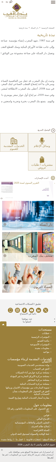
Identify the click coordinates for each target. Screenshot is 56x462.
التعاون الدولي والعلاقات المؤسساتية (32, 422)
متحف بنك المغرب (40, 255)
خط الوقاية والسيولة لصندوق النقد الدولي (29, 434)
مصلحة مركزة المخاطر (38, 380)
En (7, 2)
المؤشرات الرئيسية (40, 337)
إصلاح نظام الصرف (40, 426)
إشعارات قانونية (33, 439)
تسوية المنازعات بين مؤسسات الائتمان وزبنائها (27, 387)
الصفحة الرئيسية (47, 28)
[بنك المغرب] (15, 10)
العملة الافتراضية (41, 430)
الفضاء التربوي (42, 287)
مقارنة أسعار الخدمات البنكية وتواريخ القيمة (28, 398)
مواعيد (46, 352)
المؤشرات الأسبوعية (39, 344)
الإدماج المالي (43, 419)
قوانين (46, 415)
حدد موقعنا (27, 319)
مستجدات (45, 329)
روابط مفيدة (6, 439)
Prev (1, 198)
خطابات (45, 333)
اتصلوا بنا (27, 321)
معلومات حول (42, 405)
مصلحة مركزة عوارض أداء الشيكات (32, 372)
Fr (2, 2)
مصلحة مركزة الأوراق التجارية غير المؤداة (29, 376)
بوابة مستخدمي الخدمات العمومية (33, 365)
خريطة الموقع (49, 439)
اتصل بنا (19, 439)
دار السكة (34, 28)
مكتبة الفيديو (43, 340)
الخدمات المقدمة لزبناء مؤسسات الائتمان (29, 360)
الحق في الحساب (41, 369)
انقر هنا (50, 457)
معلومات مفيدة (42, 348)
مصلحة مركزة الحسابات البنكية (34, 384)
